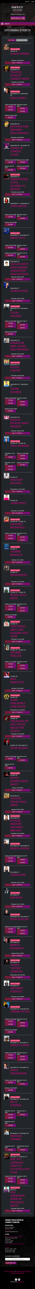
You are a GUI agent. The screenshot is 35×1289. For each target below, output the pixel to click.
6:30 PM (22, 455)
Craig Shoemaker (18, 1071)
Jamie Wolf (18, 503)
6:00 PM (22, 108)
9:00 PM (22, 458)
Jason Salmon (15, 390)
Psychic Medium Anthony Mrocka (16, 825)
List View (11, 40)
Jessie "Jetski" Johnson (16, 968)
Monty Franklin (17, 946)
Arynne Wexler (15, 654)
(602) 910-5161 (17, 12)
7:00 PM (10, 107)
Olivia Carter (15, 368)
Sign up (27, 1)
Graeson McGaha (16, 481)
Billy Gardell (16, 1103)
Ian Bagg (16, 897)
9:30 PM (10, 110)
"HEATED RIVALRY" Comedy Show (19, 75)
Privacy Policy (9, 1271)
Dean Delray (19, 747)
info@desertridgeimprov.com (17, 14)
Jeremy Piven (20, 1011)
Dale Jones (18, 97)
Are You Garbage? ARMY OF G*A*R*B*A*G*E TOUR (20, 1165)
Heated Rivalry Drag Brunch (19, 423)
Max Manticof (17, 680)
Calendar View (21, 40)
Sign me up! (11, 1263)
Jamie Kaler (19, 290)
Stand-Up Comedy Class (16, 151)
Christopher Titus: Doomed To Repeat (19, 184)
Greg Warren (19, 445)
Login (32, 1)
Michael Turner (16, 1137)
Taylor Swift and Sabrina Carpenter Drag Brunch (19, 269)
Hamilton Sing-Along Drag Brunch (19, 346)
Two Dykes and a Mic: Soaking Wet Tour (19, 631)
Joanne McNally (16, 553)
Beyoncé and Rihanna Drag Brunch (19, 130)
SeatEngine (21, 1282)
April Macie (18, 206)
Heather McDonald (17, 525)
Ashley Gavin (19, 1045)
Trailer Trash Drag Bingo (18, 802)
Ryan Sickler (19, 919)
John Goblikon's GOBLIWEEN (18, 703)
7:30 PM (10, 457)
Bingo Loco (17, 237)
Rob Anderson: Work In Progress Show (17, 1199)
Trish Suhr (18, 874)
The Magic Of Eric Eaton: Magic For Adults (19, 726)
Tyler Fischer (15, 314)
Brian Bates (18, 574)
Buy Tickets (17, 63)
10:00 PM (10, 247)
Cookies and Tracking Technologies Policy (21, 1272)
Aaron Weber (19, 53)
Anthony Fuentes (16, 989)
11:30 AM (10, 162)
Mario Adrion (19, 848)
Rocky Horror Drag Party (19, 781)
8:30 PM (22, 111)
